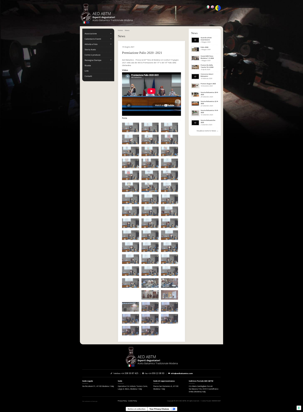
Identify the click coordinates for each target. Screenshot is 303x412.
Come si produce (92, 54)
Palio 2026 (204, 47)
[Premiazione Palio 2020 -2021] (130, 127)
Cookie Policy (132, 401)
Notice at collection (136, 409)
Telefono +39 (125, 373)
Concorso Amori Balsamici (207, 75)
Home (120, 30)
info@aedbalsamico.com (181, 373)
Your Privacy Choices (159, 409)
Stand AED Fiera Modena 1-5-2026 (207, 57)
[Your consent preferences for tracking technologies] (299, 408)
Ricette (88, 65)
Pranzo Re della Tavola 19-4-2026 (207, 66)
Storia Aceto (90, 49)
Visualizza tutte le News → (207, 130)
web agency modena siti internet (90, 401)
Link (87, 70)
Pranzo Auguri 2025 (208, 84)
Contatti (88, 76)
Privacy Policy (122, 401)
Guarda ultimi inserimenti (206, 39)
